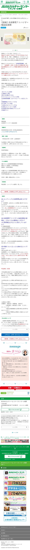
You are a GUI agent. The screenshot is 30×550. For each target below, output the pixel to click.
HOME (4, 468)
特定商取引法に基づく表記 (7, 538)
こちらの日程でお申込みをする (9, 131)
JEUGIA (3, 530)
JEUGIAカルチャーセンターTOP (8, 527)
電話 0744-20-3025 (13, 456)
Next (28, 39)
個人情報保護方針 (5, 535)
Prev (2, 39)
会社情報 (3, 533)
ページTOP (15, 432)
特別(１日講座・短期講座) (23, 14)
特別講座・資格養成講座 (13, 14)
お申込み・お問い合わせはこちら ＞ (15, 334)
